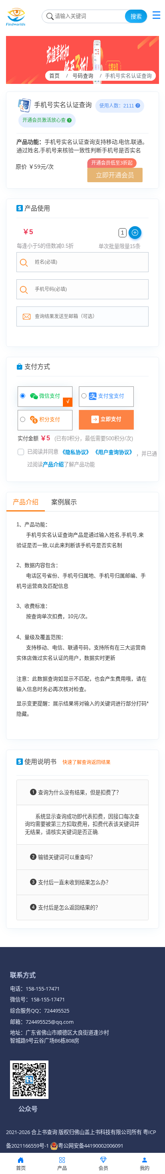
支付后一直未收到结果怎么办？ (73, 882)
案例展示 (64, 502)
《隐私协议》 (75, 452)
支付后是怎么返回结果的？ (68, 908)
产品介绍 (53, 465)
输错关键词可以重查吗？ (65, 857)
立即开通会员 (115, 175)
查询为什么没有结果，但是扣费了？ (78, 793)
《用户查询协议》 (114, 452)
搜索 (136, 16)
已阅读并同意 (42, 452)
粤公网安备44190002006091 (90, 1145)
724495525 (56, 1010)
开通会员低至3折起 (112, 162)
